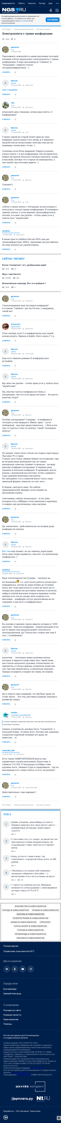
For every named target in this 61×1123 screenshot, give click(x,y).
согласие (24, 21)
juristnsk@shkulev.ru (19, 1072)
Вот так (6, 551)
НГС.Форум (6, 29)
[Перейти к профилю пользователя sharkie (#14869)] (5, 714)
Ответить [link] (6, 72)
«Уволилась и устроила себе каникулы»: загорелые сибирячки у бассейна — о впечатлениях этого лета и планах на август (33, 873)
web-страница (9, 89)
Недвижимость (8, 3)
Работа (21, 3)
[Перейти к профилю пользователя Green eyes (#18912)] (5, 326)
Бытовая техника (43, 29)
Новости (32, 3)
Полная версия (10, 946)
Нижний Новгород (12, 993)
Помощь (7, 1024)
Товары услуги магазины (23, 29)
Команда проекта (12, 1015)
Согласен (52, 19)
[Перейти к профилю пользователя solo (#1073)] (5, 105)
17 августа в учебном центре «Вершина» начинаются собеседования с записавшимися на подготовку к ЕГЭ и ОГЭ (34, 888)
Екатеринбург (10, 989)
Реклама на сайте (12, 1010)
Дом (50, 3)
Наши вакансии (10, 1019)
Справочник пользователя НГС (18, 951)
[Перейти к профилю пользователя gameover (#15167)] (5, 49)
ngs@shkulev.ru (37, 1068)
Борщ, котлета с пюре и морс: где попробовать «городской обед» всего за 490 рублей (33, 859)
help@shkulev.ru (23, 1075)
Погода (42, 3)
